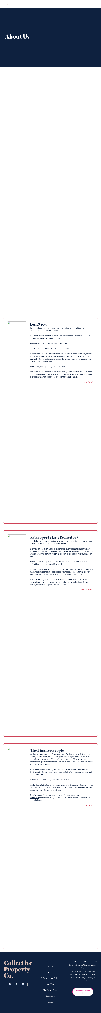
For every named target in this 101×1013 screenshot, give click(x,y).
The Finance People (50, 990)
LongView (50, 984)
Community (50, 996)
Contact (50, 1002)
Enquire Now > (87, 382)
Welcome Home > (83, 992)
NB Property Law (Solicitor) (50, 978)
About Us (50, 972)
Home (50, 966)
